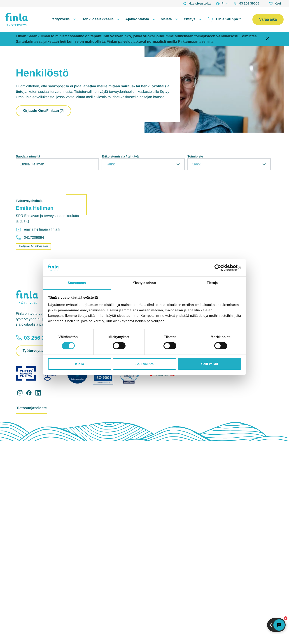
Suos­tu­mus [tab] (77, 283)
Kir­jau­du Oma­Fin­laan (41, 111)
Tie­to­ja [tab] (212, 283)
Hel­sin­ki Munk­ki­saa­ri (33, 246)
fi (222, 3)
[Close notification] (267, 39)
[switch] (119, 345)
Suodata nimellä (28, 156)
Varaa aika (268, 19)
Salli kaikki (209, 364)
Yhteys (190, 19)
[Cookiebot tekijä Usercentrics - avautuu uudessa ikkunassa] (221, 267)
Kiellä (79, 364)
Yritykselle (61, 19)
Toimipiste (195, 156)
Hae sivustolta (200, 3)
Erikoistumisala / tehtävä (120, 156)
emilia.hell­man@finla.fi (42, 229)
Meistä (166, 19)
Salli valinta (144, 364)
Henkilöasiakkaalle (98, 19)
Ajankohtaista (137, 19)
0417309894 (34, 238)
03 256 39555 (249, 3)
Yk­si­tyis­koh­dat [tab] (144, 283)
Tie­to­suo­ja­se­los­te (31, 408)
